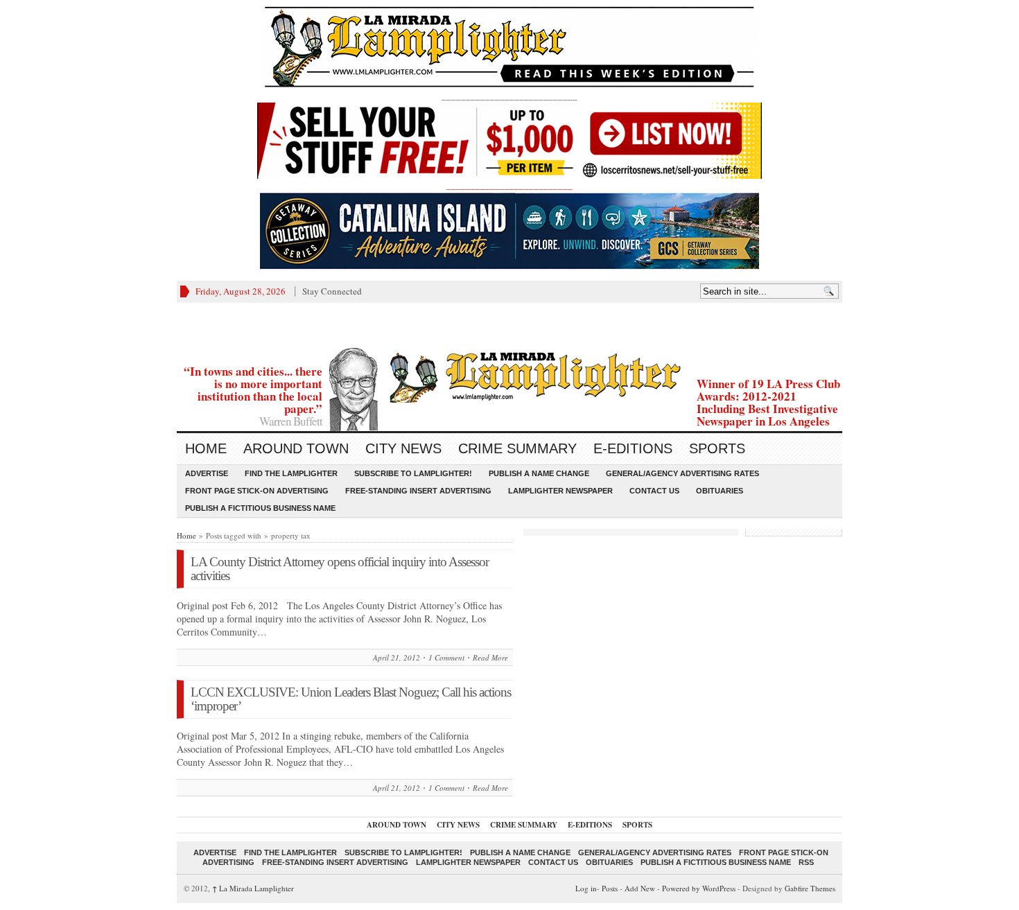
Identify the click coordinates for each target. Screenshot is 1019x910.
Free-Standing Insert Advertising (418, 491)
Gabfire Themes (810, 888)
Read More (490, 657)
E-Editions (632, 448)
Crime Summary (517, 448)
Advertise (206, 473)
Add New (640, 888)
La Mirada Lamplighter (253, 888)
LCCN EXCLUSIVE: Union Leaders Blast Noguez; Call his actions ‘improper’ (351, 699)
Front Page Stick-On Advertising (257, 491)
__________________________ (509, 185)
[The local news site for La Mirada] (509, 375)
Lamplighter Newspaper (560, 491)
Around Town (296, 448)
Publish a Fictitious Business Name (260, 508)
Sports (717, 448)
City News (403, 448)
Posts (610, 888)
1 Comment (446, 657)
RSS (806, 862)
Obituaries (719, 491)
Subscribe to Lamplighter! (413, 473)
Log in (586, 888)
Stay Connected (332, 291)
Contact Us (654, 491)
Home (206, 448)
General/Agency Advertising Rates (682, 473)
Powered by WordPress (698, 888)
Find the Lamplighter (291, 473)
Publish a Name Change (539, 473)
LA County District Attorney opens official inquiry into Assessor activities (340, 568)
